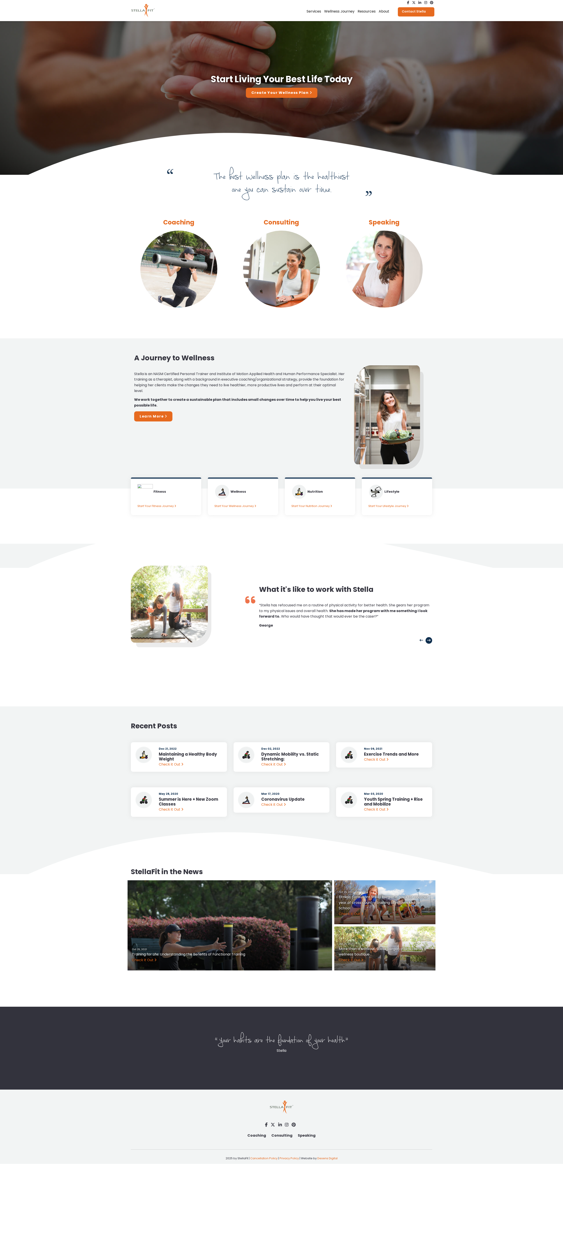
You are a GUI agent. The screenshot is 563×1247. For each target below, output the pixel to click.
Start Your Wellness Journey (234, 506)
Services (314, 11)
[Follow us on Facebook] (408, 2)
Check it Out (170, 764)
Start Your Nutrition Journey (310, 506)
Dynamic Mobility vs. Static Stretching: (290, 756)
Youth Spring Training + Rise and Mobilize (393, 802)
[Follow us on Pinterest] (431, 2)
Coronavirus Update (283, 799)
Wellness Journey (339, 11)
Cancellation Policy (264, 1158)
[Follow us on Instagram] (425, 2)
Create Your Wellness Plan (280, 92)
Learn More (152, 416)
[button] (421, 640)
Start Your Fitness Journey (155, 506)
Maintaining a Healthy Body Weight (188, 756)
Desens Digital (327, 1158)
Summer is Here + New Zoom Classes (188, 802)
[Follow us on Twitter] (413, 2)
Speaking (307, 1135)
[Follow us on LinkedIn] (419, 2)
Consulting (281, 222)
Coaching (256, 1135)
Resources (367, 11)
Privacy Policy (289, 1158)
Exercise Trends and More (391, 754)
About (384, 11)
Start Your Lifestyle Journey (387, 506)
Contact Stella (414, 11)
